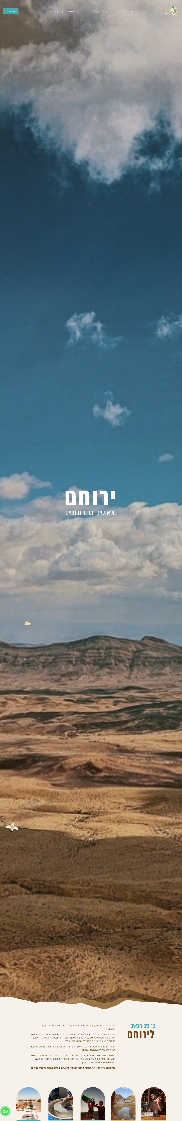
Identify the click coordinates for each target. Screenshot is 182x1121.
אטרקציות (107, 11)
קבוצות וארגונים (56, 11)
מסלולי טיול (73, 11)
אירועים (120, 11)
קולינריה (95, 11)
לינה (85, 11)
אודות (130, 11)
